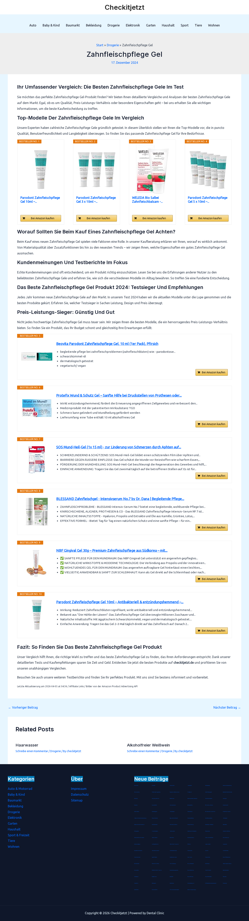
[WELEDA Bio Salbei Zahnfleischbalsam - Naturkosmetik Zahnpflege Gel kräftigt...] (152, 169)
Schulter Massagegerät (208, 792)
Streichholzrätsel (136, 811)
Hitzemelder (224, 876)
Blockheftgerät (172, 811)
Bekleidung (93, 25)
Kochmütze (153, 785)
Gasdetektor (136, 883)
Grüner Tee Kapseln (208, 870)
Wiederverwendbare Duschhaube (192, 798)
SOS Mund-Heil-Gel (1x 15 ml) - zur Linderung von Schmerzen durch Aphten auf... (118, 447)
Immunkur (206, 850)
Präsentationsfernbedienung (227, 785)
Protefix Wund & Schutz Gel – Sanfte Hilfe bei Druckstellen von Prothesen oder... (119, 395)
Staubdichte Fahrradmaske (138, 850)
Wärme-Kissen (172, 837)
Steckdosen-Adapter (137, 844)
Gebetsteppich (225, 818)
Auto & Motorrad (20, 788)
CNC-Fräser (189, 844)
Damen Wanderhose (191, 870)
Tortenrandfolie (207, 857)
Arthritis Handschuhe (226, 870)
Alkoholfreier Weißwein (148, 745)
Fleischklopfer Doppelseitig (156, 792)
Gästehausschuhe (172, 831)
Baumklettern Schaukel (155, 850)
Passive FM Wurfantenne (226, 857)
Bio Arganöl (190, 792)
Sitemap (76, 800)
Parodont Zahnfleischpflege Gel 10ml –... (40, 199)
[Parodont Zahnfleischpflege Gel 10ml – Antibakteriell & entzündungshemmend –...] (40, 169)
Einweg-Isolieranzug (191, 824)
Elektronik (133, 25)
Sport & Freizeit (18, 835)
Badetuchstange (190, 811)
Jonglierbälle (190, 785)
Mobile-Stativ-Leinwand (226, 811)
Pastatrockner (136, 785)
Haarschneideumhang (191, 837)
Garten (151, 25)
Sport (185, 25)
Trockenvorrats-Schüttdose (209, 837)
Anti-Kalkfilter (172, 883)
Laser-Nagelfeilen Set (155, 844)
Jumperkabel (225, 844)
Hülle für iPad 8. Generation (174, 844)
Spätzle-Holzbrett (154, 857)
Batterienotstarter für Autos (227, 863)
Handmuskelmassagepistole (174, 870)
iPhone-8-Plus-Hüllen (208, 876)
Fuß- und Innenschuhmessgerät (174, 889)
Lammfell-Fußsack (225, 850)
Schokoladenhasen (173, 805)
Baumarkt (73, 25)
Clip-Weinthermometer (173, 857)
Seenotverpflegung (173, 863)
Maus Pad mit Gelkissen (155, 863)
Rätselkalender (172, 798)
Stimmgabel (225, 798)
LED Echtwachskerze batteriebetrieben (210, 883)
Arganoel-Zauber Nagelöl (174, 818)
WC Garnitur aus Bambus (209, 805)
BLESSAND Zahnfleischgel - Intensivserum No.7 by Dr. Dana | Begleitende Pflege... (120, 499)
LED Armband (136, 876)
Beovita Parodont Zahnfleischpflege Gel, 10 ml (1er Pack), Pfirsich (107, 344)
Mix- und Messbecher (191, 863)
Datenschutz (80, 794)
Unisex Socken (190, 857)
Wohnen (214, 25)
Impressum (79, 788)
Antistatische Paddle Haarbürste (227, 792)
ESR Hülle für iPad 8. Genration (157, 870)
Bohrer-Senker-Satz (137, 857)
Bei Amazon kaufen (42, 218)
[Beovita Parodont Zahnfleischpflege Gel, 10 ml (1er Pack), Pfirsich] (36, 356)
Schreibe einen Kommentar (32, 751)
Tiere (198, 25)
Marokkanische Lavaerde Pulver (210, 811)
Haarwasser (27, 745)
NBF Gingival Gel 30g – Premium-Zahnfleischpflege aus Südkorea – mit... (111, 550)
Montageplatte (136, 831)
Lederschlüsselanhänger (173, 850)
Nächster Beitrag (227, 707)
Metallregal (136, 798)
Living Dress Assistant (155, 831)
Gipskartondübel (207, 844)
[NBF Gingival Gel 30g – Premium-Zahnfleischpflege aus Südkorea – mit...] (36, 563)
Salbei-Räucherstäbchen (208, 818)
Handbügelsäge (207, 785)
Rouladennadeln (225, 805)
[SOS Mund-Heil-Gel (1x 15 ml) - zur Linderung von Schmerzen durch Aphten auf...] (36, 459)
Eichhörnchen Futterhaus (173, 824)
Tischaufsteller (225, 824)
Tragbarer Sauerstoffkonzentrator (139, 824)
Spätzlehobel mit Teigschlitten (192, 831)
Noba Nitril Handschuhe (208, 798)
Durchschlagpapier (154, 811)
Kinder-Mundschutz (154, 824)
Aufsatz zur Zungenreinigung (192, 889)
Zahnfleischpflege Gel (191, 883)
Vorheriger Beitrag (23, 707)
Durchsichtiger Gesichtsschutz (209, 824)
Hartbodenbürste (136, 863)
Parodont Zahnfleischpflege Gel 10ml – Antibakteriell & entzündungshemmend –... (119, 602)
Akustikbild (171, 876)
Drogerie (114, 25)
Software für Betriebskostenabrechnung (140, 818)
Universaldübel (136, 870)
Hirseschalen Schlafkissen (226, 831)
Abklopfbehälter (190, 805)
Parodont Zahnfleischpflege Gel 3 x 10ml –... (96, 199)
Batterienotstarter (154, 837)
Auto (32, 25)
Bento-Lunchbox (137, 792)
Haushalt (168, 25)
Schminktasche (207, 863)
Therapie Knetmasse (155, 818)
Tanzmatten (136, 805)
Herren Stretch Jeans (226, 837)
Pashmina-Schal (172, 785)
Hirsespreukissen (207, 831)
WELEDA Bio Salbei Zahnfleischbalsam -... (147, 199)
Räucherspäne (154, 883)
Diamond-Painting (190, 876)
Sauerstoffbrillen (154, 805)
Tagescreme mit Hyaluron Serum (174, 792)
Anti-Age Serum (154, 876)
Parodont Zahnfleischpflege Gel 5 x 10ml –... (207, 199)
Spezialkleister (136, 889)
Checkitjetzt (124, 7)
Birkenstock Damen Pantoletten (139, 837)
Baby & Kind (51, 25)
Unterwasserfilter (190, 850)
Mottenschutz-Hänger (191, 818)
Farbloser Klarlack (154, 889)
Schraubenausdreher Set (155, 798)
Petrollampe (225, 883)
